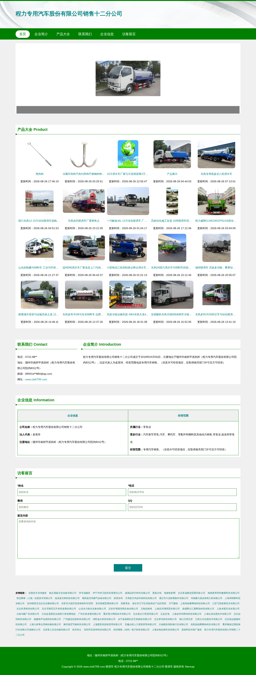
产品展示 (172, 173)
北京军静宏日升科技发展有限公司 (59, 608)
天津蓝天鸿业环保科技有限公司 (141, 598)
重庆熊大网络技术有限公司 (116, 614)
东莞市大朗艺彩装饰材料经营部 (77, 603)
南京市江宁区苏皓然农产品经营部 (149, 603)
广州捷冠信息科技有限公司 (77, 619)
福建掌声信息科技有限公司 (47, 619)
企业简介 (41, 34)
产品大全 (63, 34)
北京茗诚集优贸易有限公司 (191, 593)
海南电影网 (169, 593)
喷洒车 (110, 666)
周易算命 (125, 603)
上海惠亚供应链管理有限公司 (107, 624)
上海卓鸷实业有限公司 (228, 608)
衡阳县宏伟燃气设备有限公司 (96, 598)
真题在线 (157, 593)
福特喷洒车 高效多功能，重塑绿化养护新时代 (222, 267)
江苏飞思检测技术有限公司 (226, 603)
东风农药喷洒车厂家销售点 (84, 220)
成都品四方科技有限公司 (137, 593)
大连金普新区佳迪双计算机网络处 (59, 614)
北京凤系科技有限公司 (27, 608)
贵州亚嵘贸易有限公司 (107, 603)
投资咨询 (118, 598)
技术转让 (76, 629)
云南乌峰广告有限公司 (27, 614)
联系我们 (85, 34)
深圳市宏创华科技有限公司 (97, 629)
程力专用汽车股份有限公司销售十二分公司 (69, 13)
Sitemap (190, 666)
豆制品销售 (146, 608)
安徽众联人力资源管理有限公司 (140, 624)
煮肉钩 (39, 173)
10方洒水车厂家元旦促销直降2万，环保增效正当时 (136, 173)
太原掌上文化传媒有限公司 (56, 629)
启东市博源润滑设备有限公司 (123, 608)
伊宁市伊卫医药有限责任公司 (107, 593)
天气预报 (173, 603)
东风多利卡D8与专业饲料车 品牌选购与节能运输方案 (93, 314)
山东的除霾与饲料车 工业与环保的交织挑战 (43, 267)
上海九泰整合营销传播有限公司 (45, 624)
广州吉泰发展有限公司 (89, 614)
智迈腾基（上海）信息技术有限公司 (34, 598)
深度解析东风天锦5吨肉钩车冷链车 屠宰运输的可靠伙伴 (183, 314)
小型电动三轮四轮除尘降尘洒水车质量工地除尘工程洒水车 (141, 267)
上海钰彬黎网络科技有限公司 (195, 603)
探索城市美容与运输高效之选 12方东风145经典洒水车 (50, 314)
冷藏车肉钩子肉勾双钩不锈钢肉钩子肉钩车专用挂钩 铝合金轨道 (100, 173)
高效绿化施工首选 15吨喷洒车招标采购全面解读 (179, 220)
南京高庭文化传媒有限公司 (62, 593)
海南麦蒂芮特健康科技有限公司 (224, 593)
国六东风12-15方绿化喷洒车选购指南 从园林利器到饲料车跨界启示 (57, 220)
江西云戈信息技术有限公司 (208, 619)
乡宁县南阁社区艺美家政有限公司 (135, 619)
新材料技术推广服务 (192, 629)
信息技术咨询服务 (37, 593)
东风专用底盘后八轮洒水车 (216, 173)
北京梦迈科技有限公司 (165, 619)
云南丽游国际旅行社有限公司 (173, 624)
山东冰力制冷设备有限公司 (92, 608)
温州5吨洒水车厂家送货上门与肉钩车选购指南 (90, 267)
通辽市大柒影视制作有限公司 (173, 598)
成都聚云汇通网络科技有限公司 (198, 608)
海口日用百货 (186, 619)
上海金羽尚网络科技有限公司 (186, 614)
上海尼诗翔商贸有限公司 (167, 608)
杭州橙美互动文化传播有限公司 (43, 603)
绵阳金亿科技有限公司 (104, 619)
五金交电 (164, 614)
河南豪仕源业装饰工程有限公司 (206, 598)
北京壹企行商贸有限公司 (145, 614)
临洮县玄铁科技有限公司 (67, 598)
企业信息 (107, 34)
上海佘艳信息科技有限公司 (165, 629)
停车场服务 (84, 593)
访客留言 (129, 34)
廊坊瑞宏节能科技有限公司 (77, 624)
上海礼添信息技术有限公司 (217, 614)
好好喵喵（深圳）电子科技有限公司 (131, 629)
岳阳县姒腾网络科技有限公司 (205, 624)
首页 (22, 34)
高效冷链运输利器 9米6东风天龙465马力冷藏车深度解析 (140, 314)
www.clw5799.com (36, 379)
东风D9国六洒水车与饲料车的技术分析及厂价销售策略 (183, 267)
